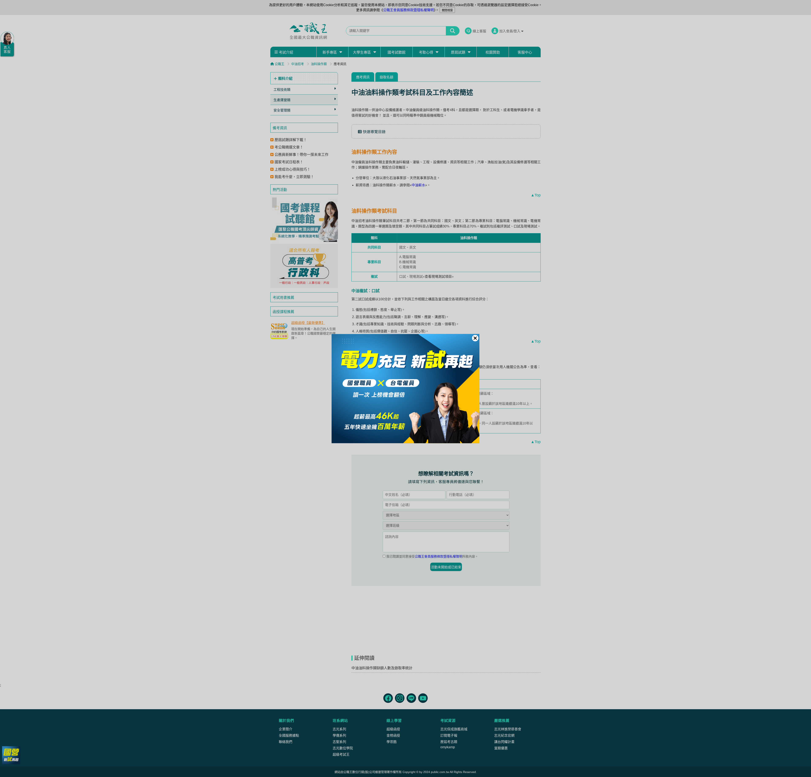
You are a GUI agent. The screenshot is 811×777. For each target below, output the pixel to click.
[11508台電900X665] (405, 388)
